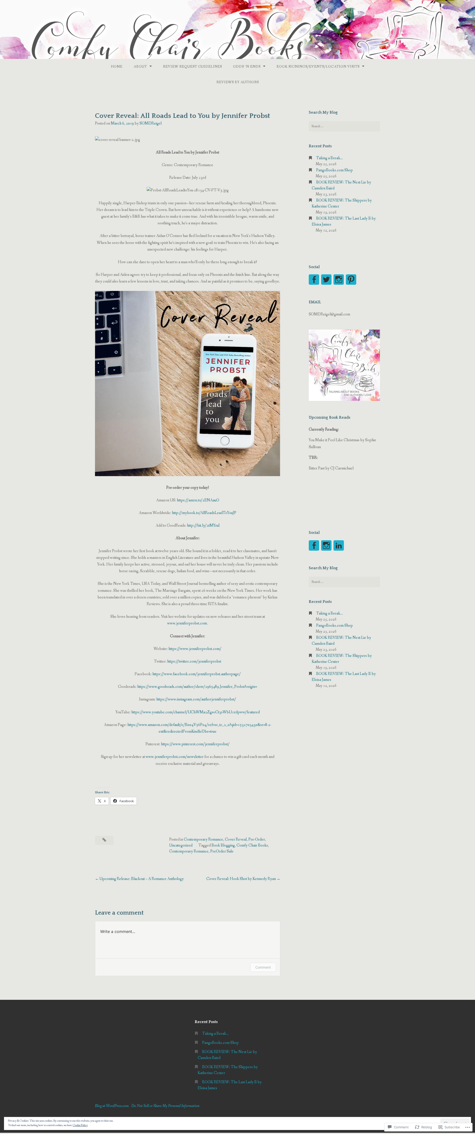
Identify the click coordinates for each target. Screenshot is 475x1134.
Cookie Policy (80, 1125)
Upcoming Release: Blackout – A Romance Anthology (141, 878)
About (140, 66)
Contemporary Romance (203, 839)
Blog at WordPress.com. (112, 1105)
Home (116, 66)
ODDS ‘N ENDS (247, 66)
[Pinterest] (351, 280)
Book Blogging (223, 845)
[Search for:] (344, 126)
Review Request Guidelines (192, 66)
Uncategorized (180, 845)
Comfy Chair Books (252, 845)
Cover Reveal (236, 839)
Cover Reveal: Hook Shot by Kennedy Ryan (241, 878)
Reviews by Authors (237, 82)
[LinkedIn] (338, 545)
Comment (263, 967)
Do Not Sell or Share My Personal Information (165, 1105)
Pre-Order (256, 839)
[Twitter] (326, 280)
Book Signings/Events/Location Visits (318, 66)
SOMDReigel (151, 123)
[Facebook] (314, 280)
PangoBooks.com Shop (334, 170)
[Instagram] (338, 280)
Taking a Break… (329, 158)
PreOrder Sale (222, 851)
